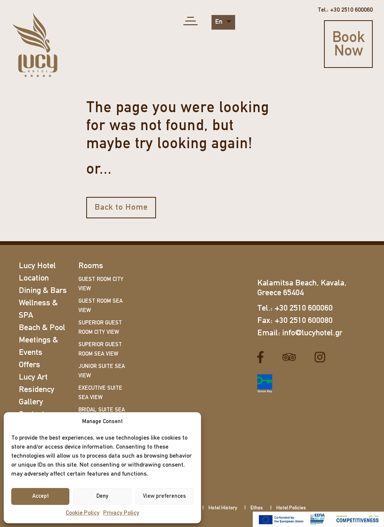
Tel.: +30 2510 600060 (345, 10)
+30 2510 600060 (303, 308)
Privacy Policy (121, 513)
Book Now (348, 45)
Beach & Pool (42, 328)
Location (34, 278)
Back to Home (121, 207)
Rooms (90, 266)
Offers (29, 365)
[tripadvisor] (292, 357)
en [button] (219, 22)
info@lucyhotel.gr (312, 333)
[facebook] (263, 357)
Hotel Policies (291, 508)
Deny (102, 496)
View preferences (164, 496)
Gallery (31, 402)
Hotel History (222, 508)
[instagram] (323, 357)
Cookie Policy (82, 513)
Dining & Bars (43, 291)
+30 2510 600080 (303, 321)
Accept (40, 496)
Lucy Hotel (37, 266)
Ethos (256, 508)
